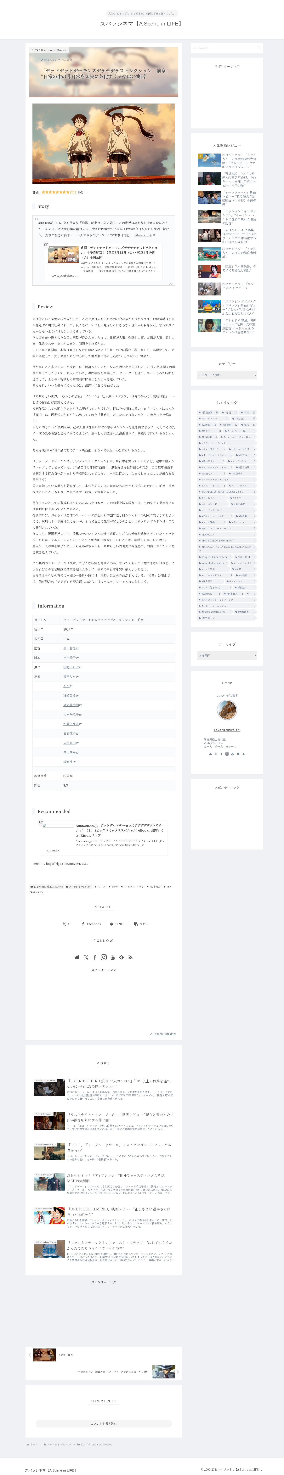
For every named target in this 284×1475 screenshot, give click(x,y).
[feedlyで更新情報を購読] (121, 957)
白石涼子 (69, 733)
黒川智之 (69, 648)
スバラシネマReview (80, 886)
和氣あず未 (71, 724)
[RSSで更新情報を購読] (130, 957)
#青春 (115, 886)
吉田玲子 (69, 657)
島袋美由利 (71, 705)
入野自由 (69, 743)
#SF (169, 886)
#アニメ (101, 886)
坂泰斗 (68, 762)
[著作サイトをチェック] (77, 957)
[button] (141, 924)
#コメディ (38, 892)
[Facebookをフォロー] (95, 957)
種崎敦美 (69, 695)
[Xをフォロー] (86, 957)
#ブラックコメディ (134, 886)
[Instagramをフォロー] (104, 957)
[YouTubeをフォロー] (112, 957)
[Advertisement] (103, 1000)
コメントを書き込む (104, 1423)
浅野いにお (71, 667)
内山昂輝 (69, 752)
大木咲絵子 (71, 714)
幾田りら (69, 676)
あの (66, 686)
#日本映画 (155, 886)
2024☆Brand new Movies (48, 886)
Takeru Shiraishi (227, 730)
